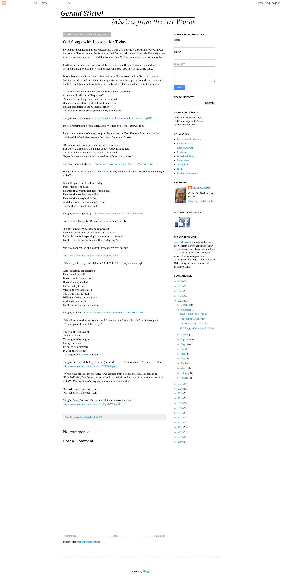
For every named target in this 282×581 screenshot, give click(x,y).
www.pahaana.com (183, 242)
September (186, 339)
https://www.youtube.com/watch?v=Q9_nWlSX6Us (115, 312)
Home (115, 535)
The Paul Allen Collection (192, 318)
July (183, 349)
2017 (180, 403)
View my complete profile (200, 201)
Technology (182, 164)
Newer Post (70, 535)
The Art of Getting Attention (194, 323)
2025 (180, 286)
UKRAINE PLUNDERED (193, 313)
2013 (180, 422)
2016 (180, 408)
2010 (180, 437)
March (184, 368)
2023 (180, 296)
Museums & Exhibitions (189, 139)
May (183, 358)
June (183, 353)
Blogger (147, 571)
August (184, 344)
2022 (180, 300)
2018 (180, 398)
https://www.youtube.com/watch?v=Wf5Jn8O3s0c (115, 213)
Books (180, 168)
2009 (180, 441)
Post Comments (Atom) (88, 541)
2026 (180, 281)
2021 (180, 384)
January (185, 377)
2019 (180, 393)
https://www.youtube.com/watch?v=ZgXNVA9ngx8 (92, 404)
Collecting (182, 152)
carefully (87, 354)
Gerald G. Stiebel (201, 187)
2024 (180, 291)
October (185, 334)
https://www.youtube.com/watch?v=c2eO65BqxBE (123, 118)
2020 (180, 388)
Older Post (159, 535)
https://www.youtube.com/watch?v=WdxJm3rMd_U (128, 163)
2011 (180, 432)
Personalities (183, 160)
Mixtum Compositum (187, 173)
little (79, 350)
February (185, 373)
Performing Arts (185, 143)
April (183, 363)
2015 (180, 412)
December (186, 304)
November (186, 309)
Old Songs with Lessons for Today (197, 328)
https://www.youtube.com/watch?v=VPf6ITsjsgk (90, 366)
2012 (180, 427)
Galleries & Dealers (186, 156)
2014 (180, 417)
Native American (185, 147)
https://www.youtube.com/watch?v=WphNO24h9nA (92, 255)
